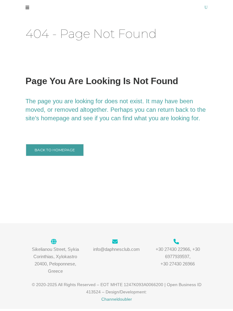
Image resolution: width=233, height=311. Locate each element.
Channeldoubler (116, 299)
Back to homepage (55, 150)
